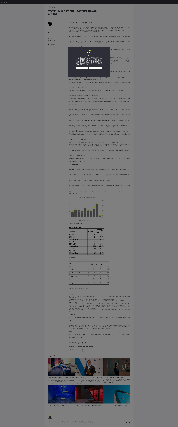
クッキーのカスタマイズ (89, 70)
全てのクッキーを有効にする (95, 67)
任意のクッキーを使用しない (82, 67)
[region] (89, 62)
